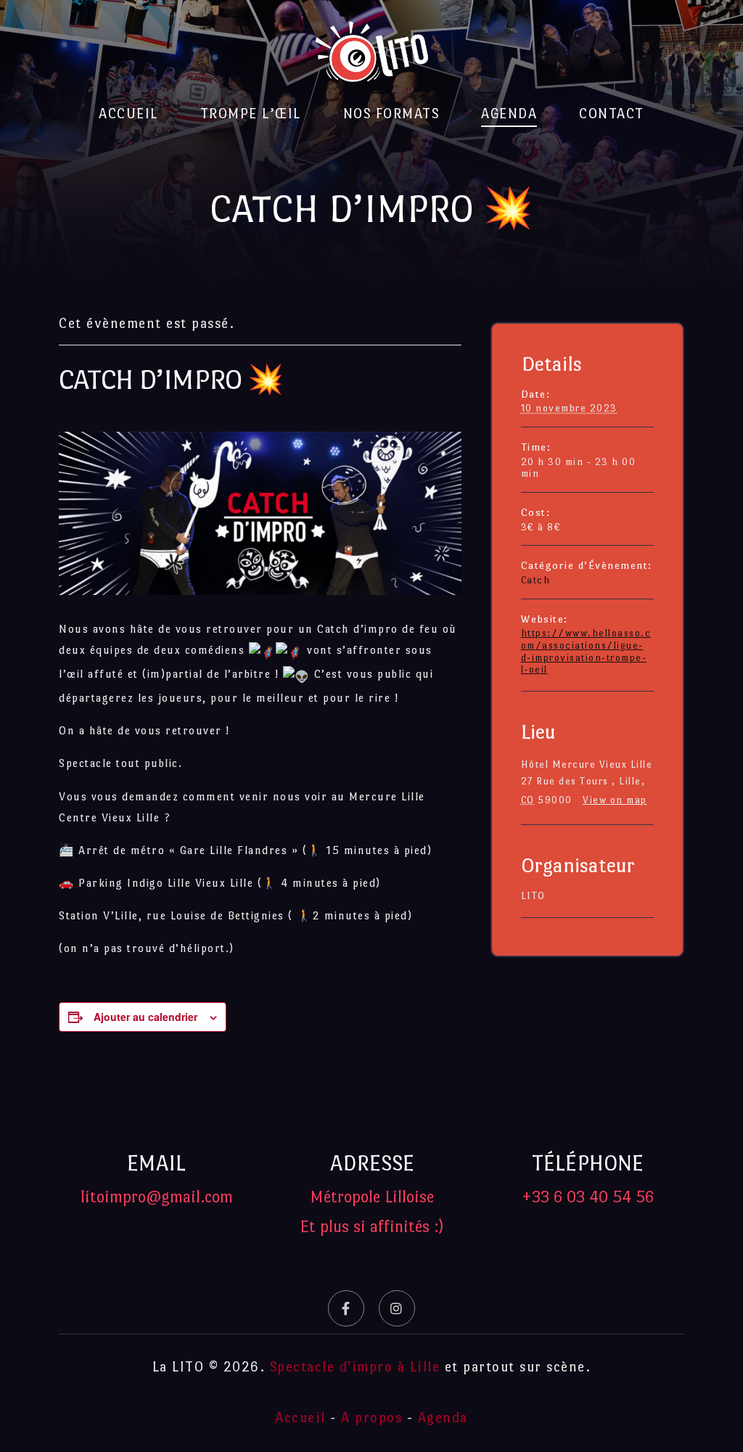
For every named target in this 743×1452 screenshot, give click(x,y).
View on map (615, 800)
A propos (371, 1417)
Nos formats (391, 113)
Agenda (509, 113)
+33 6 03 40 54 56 (588, 1196)
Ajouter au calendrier (145, 1016)
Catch (536, 580)
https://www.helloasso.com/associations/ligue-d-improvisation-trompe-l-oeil (586, 651)
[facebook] (346, 1308)
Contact (611, 113)
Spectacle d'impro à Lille (355, 1366)
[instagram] (397, 1308)
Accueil (128, 113)
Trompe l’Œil (250, 113)
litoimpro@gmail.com (157, 1196)
